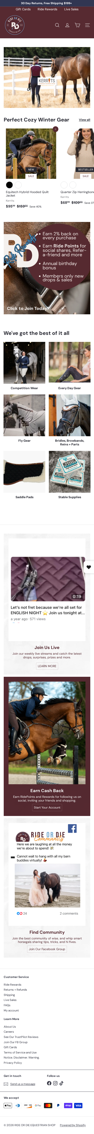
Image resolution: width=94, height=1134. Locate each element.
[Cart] (77, 25)
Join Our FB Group (16, 1042)
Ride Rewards (47, 9)
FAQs (7, 1005)
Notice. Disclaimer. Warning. (22, 1057)
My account (11, 1010)
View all (84, 120)
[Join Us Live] (47, 589)
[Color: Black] (9, 184)
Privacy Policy (13, 1063)
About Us (10, 1027)
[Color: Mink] (18, 184)
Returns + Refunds (15, 990)
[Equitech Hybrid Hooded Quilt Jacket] (31, 169)
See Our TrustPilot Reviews (21, 1037)
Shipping (9, 995)
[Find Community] (47, 874)
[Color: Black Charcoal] (72, 184)
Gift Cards (23, 9)
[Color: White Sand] (64, 184)
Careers (9, 1032)
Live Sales (71, 9)
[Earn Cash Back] (47, 733)
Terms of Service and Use (20, 1052)
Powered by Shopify (73, 1125)
